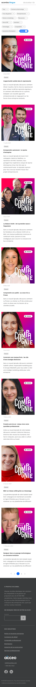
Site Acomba (27, 2)
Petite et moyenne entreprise (14, 633)
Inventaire (17, 22)
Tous (5, 9)
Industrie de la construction (13, 647)
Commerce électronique (18, 9)
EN (34, 2)
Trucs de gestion (8, 13)
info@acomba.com (11, 663)
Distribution (8, 644)
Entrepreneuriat (22, 13)
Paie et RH (7, 22)
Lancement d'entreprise (10, 31)
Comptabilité (19, 26)
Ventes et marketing (9, 18)
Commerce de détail (10, 637)
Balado (23, 31)
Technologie (7, 26)
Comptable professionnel (12, 640)
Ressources (22, 18)
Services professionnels (12, 650)
